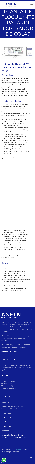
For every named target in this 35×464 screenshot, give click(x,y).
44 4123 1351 (5, 422)
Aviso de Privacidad (9, 351)
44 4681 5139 (6, 426)
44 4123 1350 (6, 417)
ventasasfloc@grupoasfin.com (12, 435)
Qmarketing (19, 449)
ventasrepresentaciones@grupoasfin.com (17, 437)
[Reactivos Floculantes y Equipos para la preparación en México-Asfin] (11, 5)
